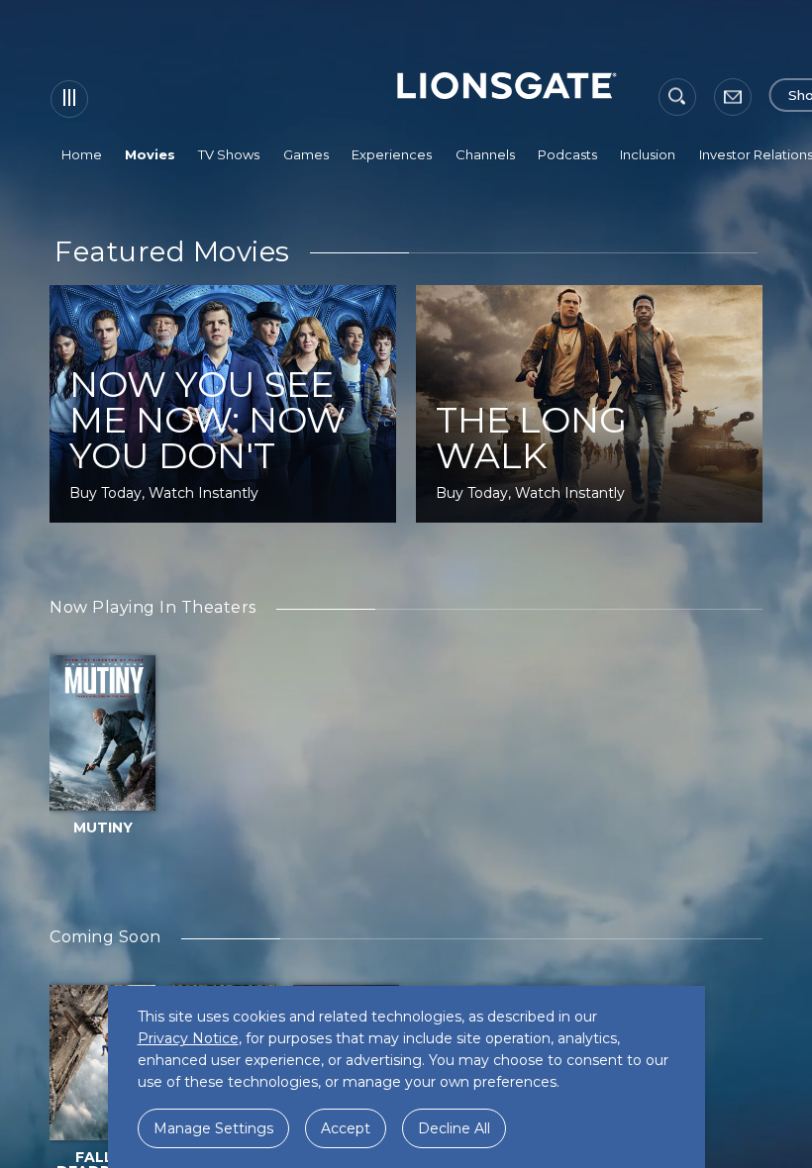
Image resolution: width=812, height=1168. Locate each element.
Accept (345, 1128)
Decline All (454, 1128)
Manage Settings (213, 1128)
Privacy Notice (188, 1038)
